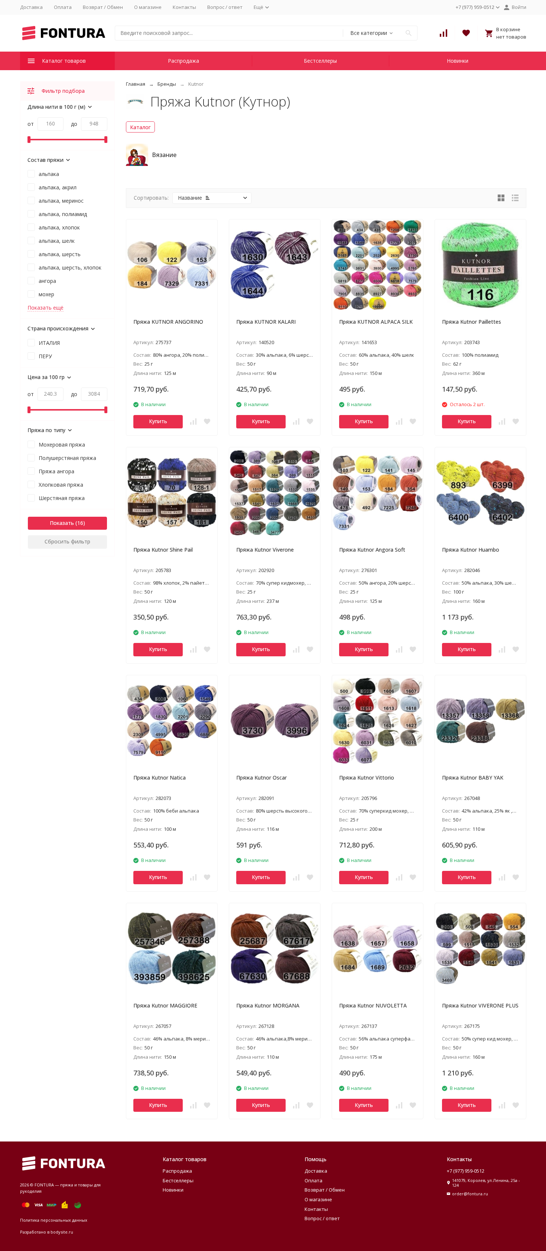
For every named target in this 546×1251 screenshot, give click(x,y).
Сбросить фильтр (67, 541)
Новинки (457, 60)
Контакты (184, 7)
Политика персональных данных (53, 1220)
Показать (62, 522)
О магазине (148, 7)
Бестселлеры (320, 60)
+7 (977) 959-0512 (465, 1170)
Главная (135, 84)
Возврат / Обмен (103, 7)
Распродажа (183, 60)
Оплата (63, 7)
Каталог (140, 127)
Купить (158, 421)
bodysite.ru (62, 1232)
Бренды (166, 84)
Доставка (31, 7)
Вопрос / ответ (225, 7)
